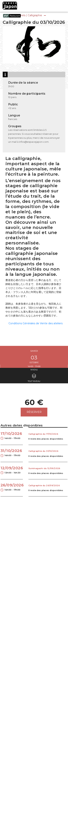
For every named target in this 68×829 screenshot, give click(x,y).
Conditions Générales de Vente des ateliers (36, 323)
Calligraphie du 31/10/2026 (43, 451)
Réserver (34, 412)
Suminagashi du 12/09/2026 (44, 468)
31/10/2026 (11, 452)
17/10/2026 (11, 435)
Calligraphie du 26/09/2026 (44, 485)
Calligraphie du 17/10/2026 (43, 434)
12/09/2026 (12, 470)
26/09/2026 (12, 487)
